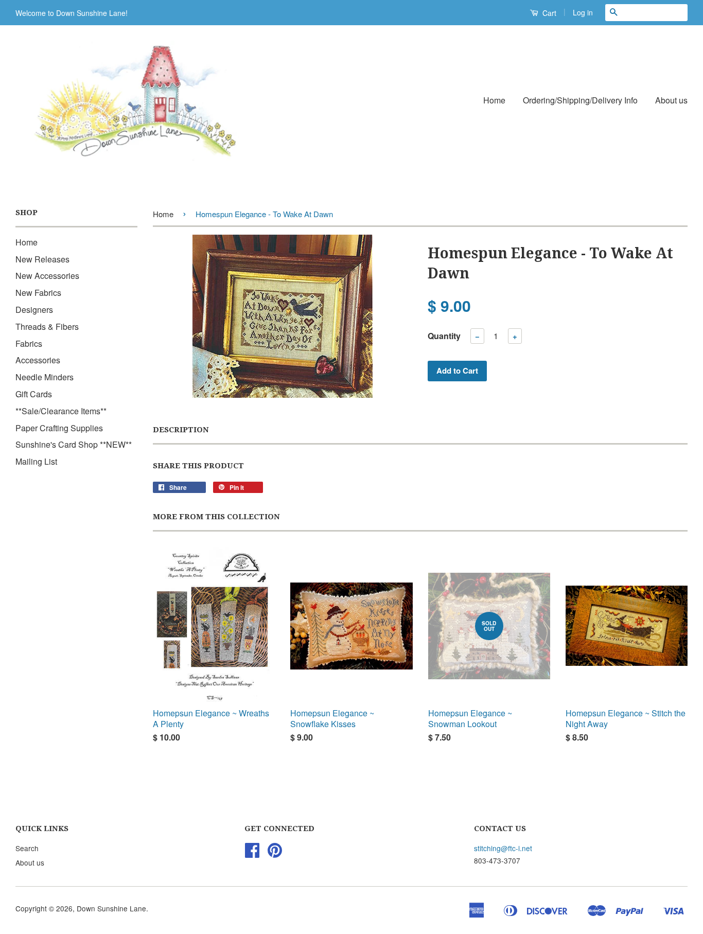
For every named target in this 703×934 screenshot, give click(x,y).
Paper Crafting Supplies (59, 428)
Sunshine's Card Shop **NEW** (73, 444)
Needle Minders (44, 377)
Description (181, 429)
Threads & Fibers (47, 326)
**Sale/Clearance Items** (61, 411)
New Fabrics (38, 292)
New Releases (42, 259)
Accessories (37, 360)
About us (671, 100)
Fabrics (28, 343)
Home (494, 100)
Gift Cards (33, 394)
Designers (34, 309)
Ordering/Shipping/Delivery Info (580, 100)
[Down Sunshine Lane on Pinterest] (275, 853)
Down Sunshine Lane (111, 908)
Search (27, 848)
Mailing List (36, 461)
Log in (583, 12)
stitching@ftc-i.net (503, 848)
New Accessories (47, 275)
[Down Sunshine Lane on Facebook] (252, 853)
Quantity (444, 336)
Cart (548, 13)
